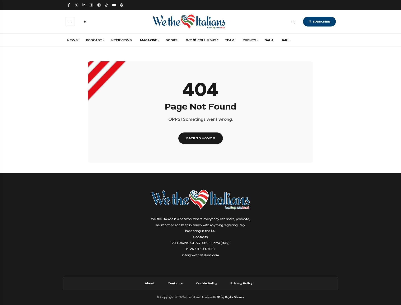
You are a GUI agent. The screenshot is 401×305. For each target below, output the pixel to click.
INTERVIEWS (121, 40)
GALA (269, 40)
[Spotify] (121, 5)
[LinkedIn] (84, 5)
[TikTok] (106, 5)
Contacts (175, 283)
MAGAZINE (148, 40)
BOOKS (172, 40)
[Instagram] (91, 5)
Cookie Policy (206, 283)
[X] (76, 5)
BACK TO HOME (199, 138)
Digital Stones (234, 297)
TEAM (229, 40)
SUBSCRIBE (321, 21)
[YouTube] (114, 5)
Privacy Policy (241, 283)
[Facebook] (69, 5)
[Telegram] (99, 5)
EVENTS (249, 40)
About (150, 283)
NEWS (72, 40)
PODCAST (94, 40)
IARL (285, 40)
